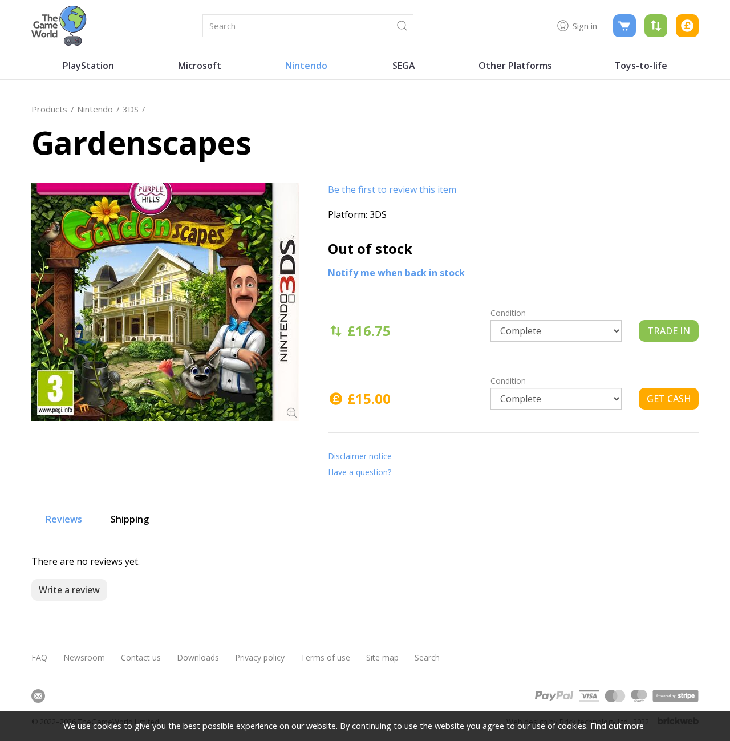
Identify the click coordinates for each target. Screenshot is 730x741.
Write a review (69, 590)
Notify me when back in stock (396, 272)
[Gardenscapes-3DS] (165, 302)
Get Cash (669, 398)
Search (427, 657)
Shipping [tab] (130, 519)
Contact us (141, 657)
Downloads (198, 657)
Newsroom (84, 657)
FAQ (39, 657)
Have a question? (359, 472)
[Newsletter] (38, 696)
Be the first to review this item (392, 189)
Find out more (617, 725)
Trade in (668, 331)
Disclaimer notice (360, 456)
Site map (382, 657)
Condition (508, 312)
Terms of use (325, 657)
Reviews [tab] (64, 519)
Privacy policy (260, 657)
